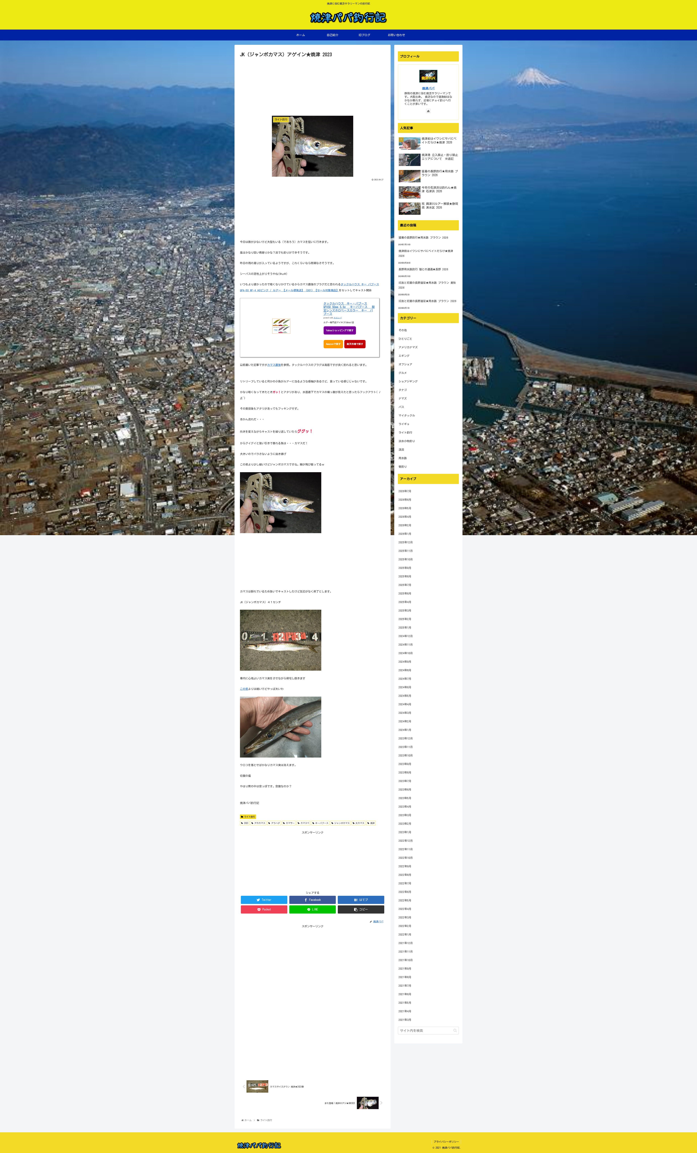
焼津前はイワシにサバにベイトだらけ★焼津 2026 (426, 253)
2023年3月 (405, 815)
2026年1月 (405, 533)
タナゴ (403, 390)
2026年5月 (405, 508)
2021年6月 (405, 994)
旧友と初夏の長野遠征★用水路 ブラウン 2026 (427, 301)
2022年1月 (405, 934)
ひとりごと (405, 338)
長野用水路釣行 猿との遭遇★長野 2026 (423, 269)
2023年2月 (405, 823)
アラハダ (275, 823)
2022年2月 (405, 926)
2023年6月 (405, 789)
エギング (404, 355)
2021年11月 (406, 951)
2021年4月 (405, 1011)
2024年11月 (406, 644)
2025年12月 (406, 542)
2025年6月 (405, 593)
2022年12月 (406, 840)
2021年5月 (405, 1002)
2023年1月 (405, 832)
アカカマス (259, 823)
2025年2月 (405, 619)
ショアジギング (408, 381)
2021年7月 (405, 985)
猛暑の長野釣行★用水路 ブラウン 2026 (423, 237)
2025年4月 (405, 602)
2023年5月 (405, 798)
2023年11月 (406, 747)
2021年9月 (405, 968)
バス (401, 407)
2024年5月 (405, 695)
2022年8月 (405, 874)
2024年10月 (406, 653)
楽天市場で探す (355, 344)
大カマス (359, 823)
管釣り (403, 466)
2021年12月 (406, 943)
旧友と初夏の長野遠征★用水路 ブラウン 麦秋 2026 (427, 285)
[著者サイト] (428, 111)
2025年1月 (405, 627)
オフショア (405, 364)
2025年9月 (405, 568)
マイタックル (407, 415)
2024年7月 (405, 678)
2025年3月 (405, 610)
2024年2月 (405, 721)
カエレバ (338, 318)
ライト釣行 (249, 817)
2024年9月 (405, 661)
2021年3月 (405, 1019)
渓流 (401, 449)
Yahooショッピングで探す (340, 330)
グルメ (403, 373)
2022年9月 (405, 866)
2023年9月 (405, 764)
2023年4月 (405, 806)
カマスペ (304, 823)
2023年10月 (406, 755)
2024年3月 (405, 712)
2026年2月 (405, 525)
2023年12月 (406, 738)
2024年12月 (406, 636)
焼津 (372, 823)
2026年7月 (405, 491)
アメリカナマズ (408, 347)
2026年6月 (405, 499)
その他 (403, 330)
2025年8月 (405, 576)
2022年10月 (406, 857)
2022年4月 (405, 909)
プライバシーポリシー (446, 1141)
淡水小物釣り (407, 441)
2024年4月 (405, 704)
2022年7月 (405, 883)
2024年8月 (405, 670)
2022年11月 (406, 849)
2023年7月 (405, 781)
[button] (455, 1030)
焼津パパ (428, 88)
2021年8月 (405, 977)
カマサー (290, 823)
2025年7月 (405, 585)
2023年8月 (405, 772)
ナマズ (403, 398)
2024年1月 (405, 730)
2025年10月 (406, 559)
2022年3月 (405, 917)
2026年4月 (405, 516)
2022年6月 (405, 892)
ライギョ (404, 424)
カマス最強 (274, 365)
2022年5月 (405, 900)
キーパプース (321, 823)
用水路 (403, 458)
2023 (245, 823)
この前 (244, 689)
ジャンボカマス (341, 823)
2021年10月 (406, 960)
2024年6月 (405, 687)
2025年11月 (406, 550)
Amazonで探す (333, 344)
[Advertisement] (312, 85)
